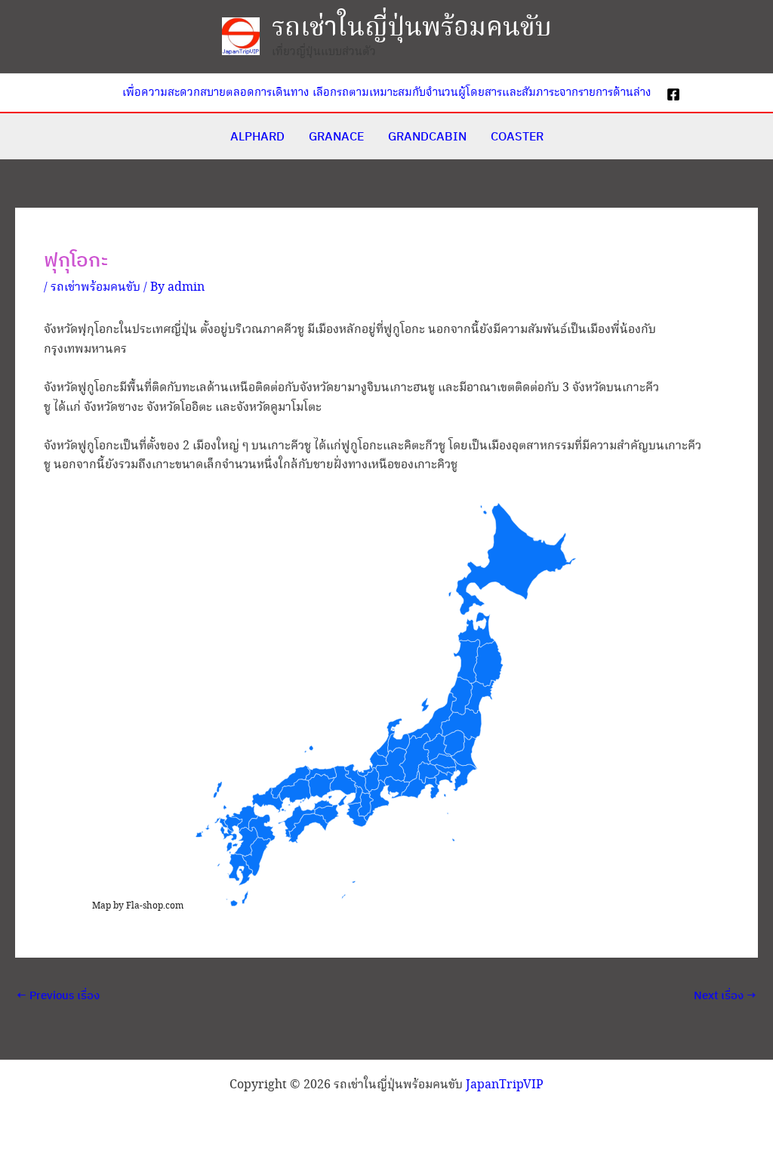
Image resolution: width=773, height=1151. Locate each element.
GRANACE (336, 135)
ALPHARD (257, 135)
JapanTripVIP (505, 1084)
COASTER (517, 135)
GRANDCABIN (427, 135)
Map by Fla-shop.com (137, 906)
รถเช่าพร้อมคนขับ (95, 287)
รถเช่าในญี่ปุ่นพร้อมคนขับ (412, 28)
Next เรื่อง (725, 995)
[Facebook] (673, 94)
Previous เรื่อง (58, 995)
